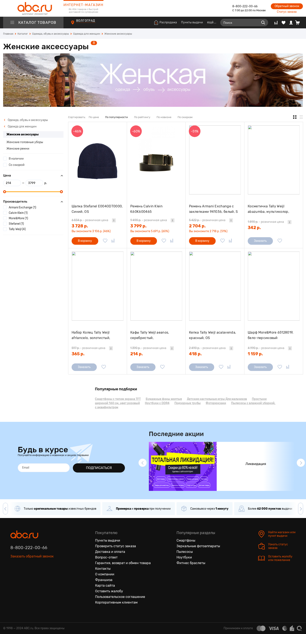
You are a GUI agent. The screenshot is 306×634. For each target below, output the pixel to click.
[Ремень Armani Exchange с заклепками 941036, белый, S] (215, 159)
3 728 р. (80, 225)
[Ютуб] (31, 575)
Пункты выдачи (192, 22)
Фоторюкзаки (216, 403)
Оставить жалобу (109, 591)
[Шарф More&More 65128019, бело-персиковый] (274, 286)
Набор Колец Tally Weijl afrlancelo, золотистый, (91, 335)
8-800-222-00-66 (244, 6)
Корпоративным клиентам (116, 602)
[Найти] (263, 22)
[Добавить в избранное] (105, 241)
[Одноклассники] (22, 575)
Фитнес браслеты (191, 563)
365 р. (78, 353)
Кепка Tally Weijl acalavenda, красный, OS (212, 335)
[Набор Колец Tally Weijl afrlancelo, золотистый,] (97, 286)
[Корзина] (299, 22)
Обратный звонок (287, 6)
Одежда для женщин (22, 126)
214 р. (136, 353)
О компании (104, 574)
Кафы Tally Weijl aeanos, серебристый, (149, 335)
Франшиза (103, 580)
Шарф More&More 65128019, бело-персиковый (271, 335)
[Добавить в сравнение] (113, 241)
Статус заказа (287, 12)
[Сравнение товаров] (275, 22)
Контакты (103, 569)
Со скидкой (17, 165)
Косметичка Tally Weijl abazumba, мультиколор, (268, 209)
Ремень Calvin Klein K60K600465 (146, 209)
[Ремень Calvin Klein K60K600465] (156, 159)
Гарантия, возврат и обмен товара (123, 563)
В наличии (16, 158)
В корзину (85, 241)
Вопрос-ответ (106, 557)
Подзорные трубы (187, 403)
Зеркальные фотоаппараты (198, 546)
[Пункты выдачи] (76, 24)
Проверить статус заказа (115, 546)
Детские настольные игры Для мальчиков (217, 399)
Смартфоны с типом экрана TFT (118, 399)
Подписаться (99, 468)
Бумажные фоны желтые (164, 399)
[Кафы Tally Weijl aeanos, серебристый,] (156, 286)
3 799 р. (138, 225)
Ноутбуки (184, 557)
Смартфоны (186, 540)
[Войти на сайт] (291, 22)
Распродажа (168, 22)
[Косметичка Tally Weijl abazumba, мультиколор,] (274, 159)
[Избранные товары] (283, 22)
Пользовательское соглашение (120, 597)
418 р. (195, 353)
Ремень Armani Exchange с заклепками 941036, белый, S (213, 209)
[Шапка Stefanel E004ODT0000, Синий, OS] (97, 159)
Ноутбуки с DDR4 (157, 403)
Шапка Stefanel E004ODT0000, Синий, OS (97, 209)
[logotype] (33, 8)
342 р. (254, 227)
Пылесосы (185, 552)
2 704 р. (197, 225)
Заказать (260, 241)
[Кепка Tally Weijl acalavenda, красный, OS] (215, 286)
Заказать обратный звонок (32, 556)
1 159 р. (255, 353)
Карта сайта (105, 585)
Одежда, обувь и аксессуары (27, 120)
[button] (142, 463)
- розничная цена (90, 220)
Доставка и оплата (110, 552)
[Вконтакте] (13, 575)
